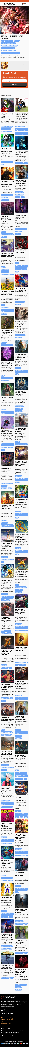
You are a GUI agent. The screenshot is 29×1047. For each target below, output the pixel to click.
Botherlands (4, 837)
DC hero (3, 633)
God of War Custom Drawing (20, 371)
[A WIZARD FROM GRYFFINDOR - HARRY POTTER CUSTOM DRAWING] (21, 673)
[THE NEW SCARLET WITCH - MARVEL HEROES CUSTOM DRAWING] (21, 961)
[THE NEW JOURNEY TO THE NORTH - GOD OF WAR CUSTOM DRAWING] (21, 346)
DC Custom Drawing (5, 129)
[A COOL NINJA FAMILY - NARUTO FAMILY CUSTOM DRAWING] (21, 747)
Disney (2, 274)
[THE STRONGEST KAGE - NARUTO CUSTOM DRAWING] (7, 322)
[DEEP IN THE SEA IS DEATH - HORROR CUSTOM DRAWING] (7, 957)
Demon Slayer (19, 476)
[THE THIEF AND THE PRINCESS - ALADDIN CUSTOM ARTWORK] (7, 245)
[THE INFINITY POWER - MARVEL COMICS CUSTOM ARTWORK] (7, 173)
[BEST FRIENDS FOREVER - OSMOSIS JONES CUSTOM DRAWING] (7, 852)
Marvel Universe (5, 199)
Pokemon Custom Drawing (5, 412)
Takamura (3, 700)
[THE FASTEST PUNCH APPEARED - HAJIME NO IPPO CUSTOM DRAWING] (7, 676)
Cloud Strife (4, 520)
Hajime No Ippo (4, 698)
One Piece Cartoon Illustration (8, 43)
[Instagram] (2, 1009)
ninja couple (4, 313)
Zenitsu (17, 482)
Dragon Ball (18, 511)
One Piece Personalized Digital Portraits (10, 53)
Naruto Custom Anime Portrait (6, 444)
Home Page (3, 1016)
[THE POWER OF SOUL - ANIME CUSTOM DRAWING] (21, 143)
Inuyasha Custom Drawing (7, 234)
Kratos (17, 374)
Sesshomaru (4, 236)
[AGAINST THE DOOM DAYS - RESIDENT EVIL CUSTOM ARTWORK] (21, 313)
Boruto (2, 800)
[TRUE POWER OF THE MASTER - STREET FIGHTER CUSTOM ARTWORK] (21, 639)
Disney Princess (9, 274)
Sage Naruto (18, 592)
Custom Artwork (5, 269)
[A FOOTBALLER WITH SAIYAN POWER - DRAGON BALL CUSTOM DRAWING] (21, 526)
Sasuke (3, 450)
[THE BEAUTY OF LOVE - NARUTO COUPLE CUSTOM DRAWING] (7, 283)
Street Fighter (19, 411)
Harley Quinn (4, 131)
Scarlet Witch (18, 989)
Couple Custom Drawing (6, 126)
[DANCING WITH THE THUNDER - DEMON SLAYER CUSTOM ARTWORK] (21, 453)
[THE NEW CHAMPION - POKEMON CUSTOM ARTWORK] (7, 389)
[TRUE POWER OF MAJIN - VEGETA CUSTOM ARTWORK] (21, 708)
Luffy (3, 40)
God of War (18, 368)
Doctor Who (18, 886)
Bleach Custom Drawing (21, 269)
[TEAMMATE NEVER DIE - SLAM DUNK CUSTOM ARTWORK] (7, 743)
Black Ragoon (4, 557)
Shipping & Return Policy (7, 1018)
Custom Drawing (19, 163)
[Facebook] (5, 1009)
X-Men (9, 488)
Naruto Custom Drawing (6, 162)
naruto (2, 305)
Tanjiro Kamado (23, 855)
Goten (25, 817)
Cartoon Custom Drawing (7, 878)
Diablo (2, 729)
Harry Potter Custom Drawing (20, 698)
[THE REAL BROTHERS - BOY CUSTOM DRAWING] (21, 932)
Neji (2, 164)
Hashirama (3, 342)
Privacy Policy (4, 1025)
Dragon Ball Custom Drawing (20, 514)
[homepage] (8, 3)
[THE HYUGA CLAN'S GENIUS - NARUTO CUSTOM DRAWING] (7, 140)
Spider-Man (18, 234)
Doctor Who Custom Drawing (20, 889)
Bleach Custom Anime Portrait (20, 266)
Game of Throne (19, 194)
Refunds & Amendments (7, 1019)
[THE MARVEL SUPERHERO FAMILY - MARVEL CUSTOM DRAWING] (7, 458)
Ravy (2, 562)
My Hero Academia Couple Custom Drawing (21, 129)
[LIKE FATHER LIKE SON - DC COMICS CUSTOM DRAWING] (21, 280)
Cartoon (3, 875)
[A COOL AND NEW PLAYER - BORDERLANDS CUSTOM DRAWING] (7, 815)
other (26, 163)
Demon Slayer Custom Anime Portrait (20, 852)
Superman (18, 304)
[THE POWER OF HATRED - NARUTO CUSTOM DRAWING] (7, 422)
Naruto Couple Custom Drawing (6, 310)
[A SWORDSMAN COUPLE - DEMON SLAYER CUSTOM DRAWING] (21, 601)
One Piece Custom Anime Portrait (9, 45)
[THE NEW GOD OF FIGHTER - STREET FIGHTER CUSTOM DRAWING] (21, 383)
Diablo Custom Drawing (6, 732)
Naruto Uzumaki (19, 589)
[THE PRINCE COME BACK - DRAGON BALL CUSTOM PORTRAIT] (7, 889)
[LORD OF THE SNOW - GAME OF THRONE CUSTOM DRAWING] (21, 172)
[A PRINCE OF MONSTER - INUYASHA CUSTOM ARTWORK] (7, 208)
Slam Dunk (3, 770)
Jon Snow (18, 197)
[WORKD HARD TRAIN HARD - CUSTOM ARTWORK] (21, 901)
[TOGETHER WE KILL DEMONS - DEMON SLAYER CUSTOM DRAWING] (7, 570)
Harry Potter (18, 695)
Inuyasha (3, 232)
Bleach (17, 263)
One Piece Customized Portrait (8, 50)
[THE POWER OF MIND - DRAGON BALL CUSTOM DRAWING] (21, 491)
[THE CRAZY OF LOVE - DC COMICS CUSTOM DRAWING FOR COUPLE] (7, 104)
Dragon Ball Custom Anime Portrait (5, 914)
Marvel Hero (4, 197)
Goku (17, 517)
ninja (25, 779)
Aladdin (3, 267)
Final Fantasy (4, 523)
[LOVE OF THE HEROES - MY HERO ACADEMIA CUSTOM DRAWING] (21, 104)
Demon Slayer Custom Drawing (20, 479)
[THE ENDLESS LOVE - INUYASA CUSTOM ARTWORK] (21, 420)
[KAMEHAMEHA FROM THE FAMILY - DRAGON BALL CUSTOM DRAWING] (21, 787)
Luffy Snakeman (9, 40)
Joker (10, 131)
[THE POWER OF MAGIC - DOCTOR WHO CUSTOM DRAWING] (21, 864)
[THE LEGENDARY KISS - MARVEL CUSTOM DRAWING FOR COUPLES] (21, 205)
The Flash (9, 633)
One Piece (16, 40)
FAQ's (2, 1021)
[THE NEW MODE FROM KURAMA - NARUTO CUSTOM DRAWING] (21, 563)
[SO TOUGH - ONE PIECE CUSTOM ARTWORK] (14, 20)
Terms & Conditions (5, 1023)
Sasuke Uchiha (4, 380)
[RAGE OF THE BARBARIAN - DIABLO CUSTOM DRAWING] (7, 709)
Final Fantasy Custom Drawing (6, 526)
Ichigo (17, 271)
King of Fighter (19, 408)
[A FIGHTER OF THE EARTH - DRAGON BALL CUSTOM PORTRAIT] (7, 642)
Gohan (17, 817)
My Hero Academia (20, 126)
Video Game (8, 734)
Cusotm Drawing (19, 406)
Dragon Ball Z (4, 667)
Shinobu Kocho (19, 630)
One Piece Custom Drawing (8, 48)
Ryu (16, 665)
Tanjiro (2, 600)
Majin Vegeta (18, 738)
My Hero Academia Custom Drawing (20, 133)
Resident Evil (18, 337)
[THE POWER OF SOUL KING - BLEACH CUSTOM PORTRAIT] (21, 242)
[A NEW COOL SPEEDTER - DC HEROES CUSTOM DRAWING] (7, 609)
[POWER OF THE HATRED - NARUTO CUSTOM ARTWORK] (7, 354)
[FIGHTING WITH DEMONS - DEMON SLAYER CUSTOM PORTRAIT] (21, 826)
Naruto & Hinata (5, 307)
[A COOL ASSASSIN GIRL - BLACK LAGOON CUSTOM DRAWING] (7, 535)
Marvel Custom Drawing (6, 195)
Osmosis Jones (4, 880)
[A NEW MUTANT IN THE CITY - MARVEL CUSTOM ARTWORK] (7, 926)
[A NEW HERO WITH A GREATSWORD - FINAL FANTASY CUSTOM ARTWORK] (7, 497)
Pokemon (3, 409)
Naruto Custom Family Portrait (20, 776)
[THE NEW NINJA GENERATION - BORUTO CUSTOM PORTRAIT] (7, 778)
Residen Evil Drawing (20, 335)
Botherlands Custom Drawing (5, 840)
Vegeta (10, 917)
